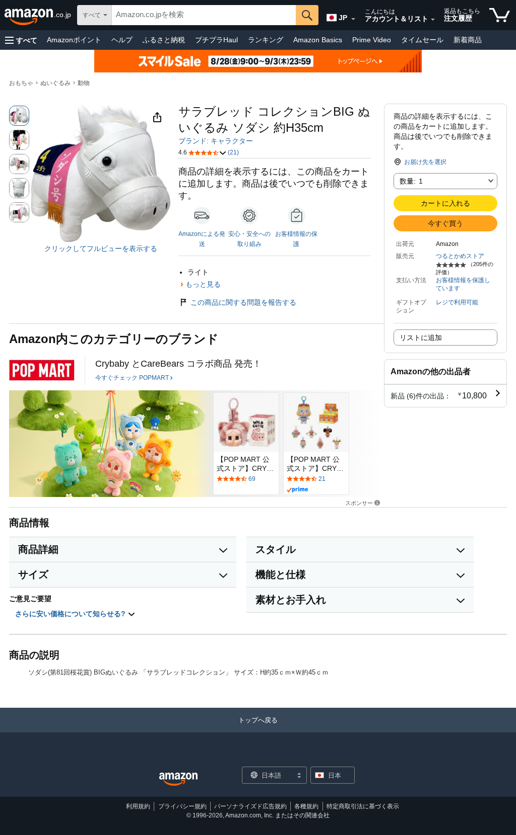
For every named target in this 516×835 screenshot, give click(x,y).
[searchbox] (204, 15)
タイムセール (422, 40)
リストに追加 (421, 337)
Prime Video (371, 40)
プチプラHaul (216, 40)
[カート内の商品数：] (499, 15)
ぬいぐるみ (55, 83)
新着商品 (468, 40)
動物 (84, 83)
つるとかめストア (460, 256)
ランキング (265, 40)
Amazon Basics (317, 40)
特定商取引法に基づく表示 (363, 806)
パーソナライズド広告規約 (250, 806)
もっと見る (203, 284)
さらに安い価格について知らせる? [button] (71, 614)
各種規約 (306, 806)
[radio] (19, 115)
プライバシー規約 (182, 806)
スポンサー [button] (359, 502)
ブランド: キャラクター (215, 141)
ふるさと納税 (164, 40)
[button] (21, 40)
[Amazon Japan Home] (178, 779)
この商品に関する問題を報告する (243, 302)
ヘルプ (122, 40)
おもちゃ (21, 83)
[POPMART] (42, 370)
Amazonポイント (74, 40)
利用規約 (138, 806)
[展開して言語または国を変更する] (353, 19)
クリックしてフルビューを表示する (100, 248)
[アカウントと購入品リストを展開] (433, 20)
